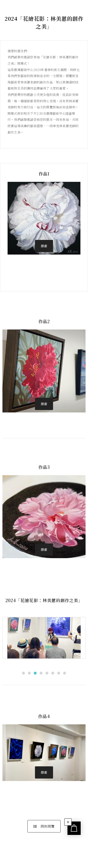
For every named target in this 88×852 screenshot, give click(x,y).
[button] (44, 246)
